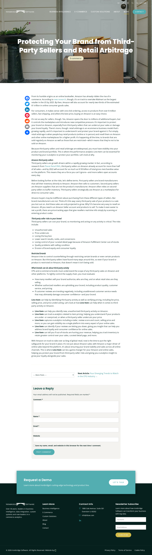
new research (60, 99)
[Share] (27, 132)
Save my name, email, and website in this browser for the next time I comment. (68, 445)
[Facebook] (27, 98)
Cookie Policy (140, 550)
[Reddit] (27, 121)
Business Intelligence (51, 508)
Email (36, 426)
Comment (38, 399)
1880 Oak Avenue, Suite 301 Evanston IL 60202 (93, 510)
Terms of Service (125, 550)
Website (36, 436)
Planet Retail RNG (52, 166)
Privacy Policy (110, 550)
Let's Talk (143, 3)
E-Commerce (48, 512)
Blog (44, 524)
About (45, 520)
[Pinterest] (27, 115)
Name (36, 416)
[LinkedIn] (27, 109)
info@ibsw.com (88, 515)
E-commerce (75, 58)
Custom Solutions (49, 516)
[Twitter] (27, 104)
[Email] (27, 127)
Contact (46, 528)
